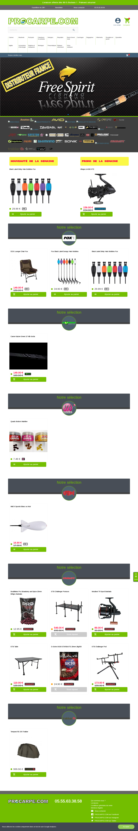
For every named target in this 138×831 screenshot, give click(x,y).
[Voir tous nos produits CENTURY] (26, 124)
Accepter (126, 827)
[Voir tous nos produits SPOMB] (81, 138)
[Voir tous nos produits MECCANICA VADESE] (47, 132)
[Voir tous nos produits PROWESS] (115, 132)
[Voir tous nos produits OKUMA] (75, 132)
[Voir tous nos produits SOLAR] (60, 138)
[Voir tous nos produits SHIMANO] (47, 138)
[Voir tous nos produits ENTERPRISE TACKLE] (66, 124)
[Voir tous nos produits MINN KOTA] (57, 132)
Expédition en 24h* (38, 7)
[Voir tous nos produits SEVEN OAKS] (36, 138)
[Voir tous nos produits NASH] (67, 132)
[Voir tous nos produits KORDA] (23, 132)
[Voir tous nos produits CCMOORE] (14, 124)
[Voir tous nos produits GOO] (101, 124)
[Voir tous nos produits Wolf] (42, 146)
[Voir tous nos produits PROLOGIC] (102, 132)
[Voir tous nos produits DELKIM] (60, 124)
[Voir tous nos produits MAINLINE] (42, 132)
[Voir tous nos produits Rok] (28, 138)
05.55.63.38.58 (99, 7)
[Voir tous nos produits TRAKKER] (16, 146)
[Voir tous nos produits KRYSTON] (34, 132)
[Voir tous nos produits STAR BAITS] (118, 138)
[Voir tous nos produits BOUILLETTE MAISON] (86, 117)
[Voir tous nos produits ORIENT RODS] (83, 132)
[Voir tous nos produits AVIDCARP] (58, 117)
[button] (68, 109)
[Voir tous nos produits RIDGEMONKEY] (15, 138)
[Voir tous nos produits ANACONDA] (14, 117)
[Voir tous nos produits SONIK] (71, 138)
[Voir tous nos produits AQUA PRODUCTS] (43, 117)
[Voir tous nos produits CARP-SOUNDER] (119, 117)
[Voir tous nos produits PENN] (88, 132)
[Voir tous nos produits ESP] (73, 124)
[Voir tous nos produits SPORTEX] (89, 138)
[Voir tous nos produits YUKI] (50, 146)
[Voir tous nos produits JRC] (13, 132)
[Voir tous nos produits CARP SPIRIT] (105, 117)
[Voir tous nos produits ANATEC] (27, 117)
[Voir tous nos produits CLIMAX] (35, 124)
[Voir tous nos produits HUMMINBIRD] (121, 124)
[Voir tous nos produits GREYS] (110, 124)
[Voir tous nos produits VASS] (31, 146)
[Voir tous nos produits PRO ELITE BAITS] (93, 132)
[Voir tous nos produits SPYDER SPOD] (102, 138)
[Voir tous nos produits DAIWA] (48, 124)
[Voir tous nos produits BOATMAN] (70, 117)
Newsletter (59, 7)
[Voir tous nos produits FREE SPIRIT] (92, 124)
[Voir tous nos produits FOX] (82, 124)
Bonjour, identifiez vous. (15, 55)
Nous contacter (79, 7)
